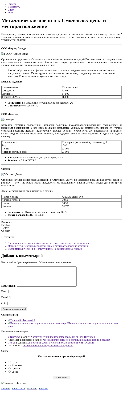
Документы (14, 6)
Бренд (15, 371)
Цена (14, 362)
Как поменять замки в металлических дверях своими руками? (60, 342)
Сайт (4, 303)
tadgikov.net (14, 337)
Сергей (12, 342)
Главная (12, 4)
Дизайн (16, 368)
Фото (10, 12)
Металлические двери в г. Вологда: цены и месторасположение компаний (48, 246)
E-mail (5, 297)
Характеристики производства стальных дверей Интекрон (63, 337)
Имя (4, 291)
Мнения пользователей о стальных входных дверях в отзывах (76, 339)
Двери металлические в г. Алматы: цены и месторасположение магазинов (48, 243)
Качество (17, 365)
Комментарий (8, 285)
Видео (11, 9)
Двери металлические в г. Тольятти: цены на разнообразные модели (45, 248)
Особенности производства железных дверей (48, 345)
